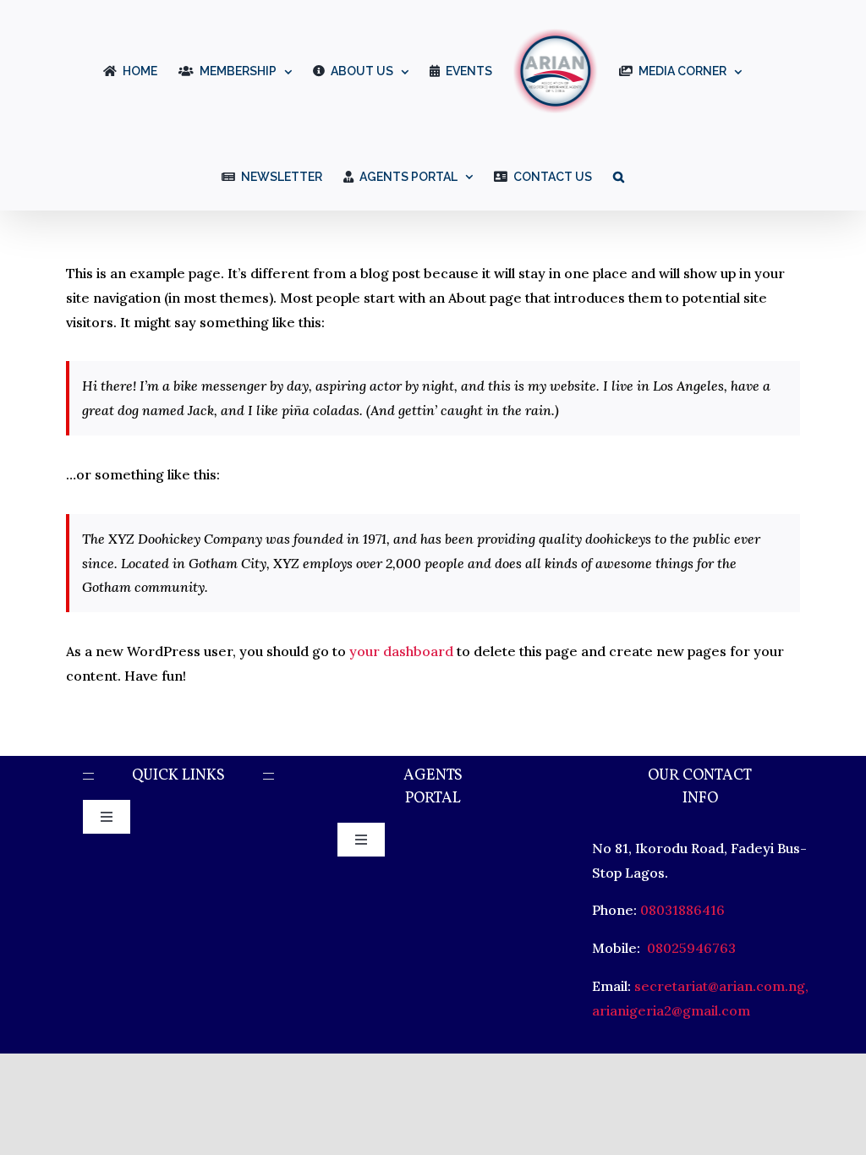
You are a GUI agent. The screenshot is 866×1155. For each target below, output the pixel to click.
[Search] (618, 175)
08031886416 (682, 909)
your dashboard (401, 651)
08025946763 (690, 947)
